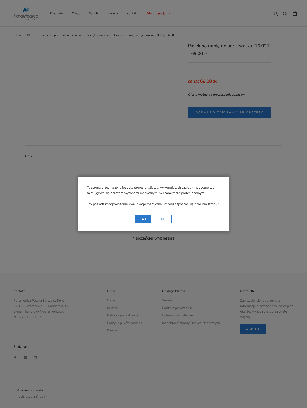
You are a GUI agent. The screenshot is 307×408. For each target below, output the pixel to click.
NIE (163, 219)
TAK (143, 219)
